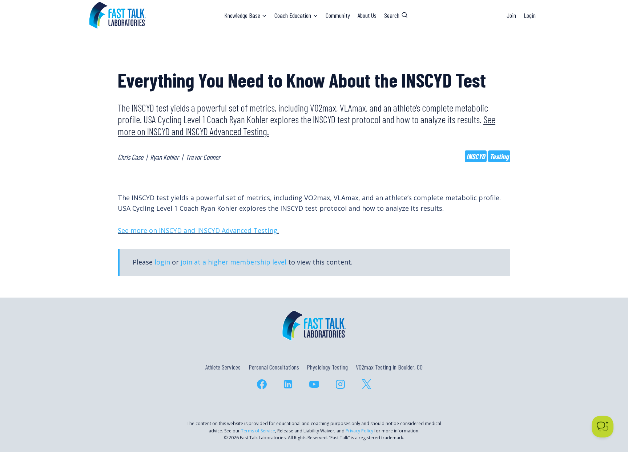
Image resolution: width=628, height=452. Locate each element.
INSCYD (475, 156)
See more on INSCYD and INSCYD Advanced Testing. (198, 230)
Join (511, 15)
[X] (366, 384)
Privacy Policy (359, 431)
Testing (499, 156)
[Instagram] (340, 384)
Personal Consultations (274, 367)
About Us (367, 15)
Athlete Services (223, 367)
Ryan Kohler (164, 157)
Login (530, 15)
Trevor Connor (203, 157)
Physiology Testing (327, 367)
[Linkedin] (288, 384)
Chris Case (130, 157)
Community (338, 15)
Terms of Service (258, 431)
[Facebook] (261, 384)
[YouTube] (314, 384)
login (162, 262)
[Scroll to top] (609, 415)
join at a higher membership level (233, 262)
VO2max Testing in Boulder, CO (389, 367)
